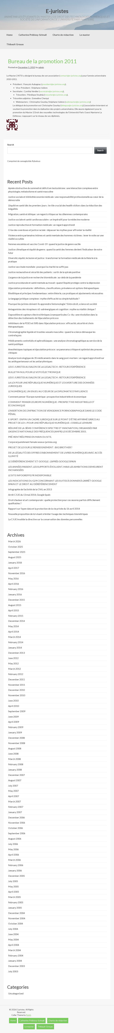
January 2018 (15, 562)
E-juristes (57, 11)
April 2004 (13, 944)
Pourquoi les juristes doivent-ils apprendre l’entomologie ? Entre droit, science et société (52, 303)
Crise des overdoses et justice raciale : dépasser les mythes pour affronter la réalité (49, 230)
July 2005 (13, 881)
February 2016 (15, 589)
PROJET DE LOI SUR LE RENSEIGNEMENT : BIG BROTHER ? (40, 447)
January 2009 (15, 732)
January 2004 (15, 960)
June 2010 (13, 700)
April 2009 (13, 721)
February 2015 (15, 615)
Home (10, 34)
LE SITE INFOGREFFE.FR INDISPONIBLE (29, 475)
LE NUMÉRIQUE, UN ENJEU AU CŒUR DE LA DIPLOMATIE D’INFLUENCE (48, 391)
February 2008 (15, 764)
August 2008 (14, 748)
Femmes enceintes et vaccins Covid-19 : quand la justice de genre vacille (44, 244)
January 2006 (15, 870)
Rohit (28, 1015)
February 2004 (15, 955)
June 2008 (13, 753)
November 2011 (16, 684)
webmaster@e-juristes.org (77, 102)
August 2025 (14, 557)
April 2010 (13, 705)
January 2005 (15, 907)
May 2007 (13, 790)
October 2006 (15, 828)
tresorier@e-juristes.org (56, 94)
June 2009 (13, 716)
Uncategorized (15, 993)
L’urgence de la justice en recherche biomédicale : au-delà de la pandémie (44, 277)
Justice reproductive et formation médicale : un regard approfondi (41, 224)
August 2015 (14, 605)
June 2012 (13, 658)
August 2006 (14, 838)
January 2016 (15, 594)
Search (10, 144)
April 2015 (13, 610)
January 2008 (15, 769)
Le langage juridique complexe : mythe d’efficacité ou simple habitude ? (44, 298)
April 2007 (13, 796)
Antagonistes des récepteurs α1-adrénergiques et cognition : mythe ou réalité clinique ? (52, 309)
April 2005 (13, 891)
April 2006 (13, 854)
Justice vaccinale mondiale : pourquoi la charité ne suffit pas (38, 266)
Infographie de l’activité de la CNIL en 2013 (30, 489)
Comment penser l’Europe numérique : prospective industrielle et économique (47, 396)
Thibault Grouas (15, 44)
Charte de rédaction (63, 34)
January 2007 (15, 812)
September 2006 (16, 833)
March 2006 (14, 859)
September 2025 (16, 551)
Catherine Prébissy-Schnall (33, 34)
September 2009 (16, 711)
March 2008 (14, 758)
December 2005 (16, 875)
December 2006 (16, 817)
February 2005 (15, 902)
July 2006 (13, 844)
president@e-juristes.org (53, 84)
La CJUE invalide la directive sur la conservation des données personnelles (45, 519)
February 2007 (15, 806)
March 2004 (14, 950)
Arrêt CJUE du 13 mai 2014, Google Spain (29, 494)
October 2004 (15, 923)
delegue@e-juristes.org (72, 105)
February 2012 (15, 674)
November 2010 (16, 695)
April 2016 (13, 583)
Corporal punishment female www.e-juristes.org (32, 442)
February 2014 (15, 642)
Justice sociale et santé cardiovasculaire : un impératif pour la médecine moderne (49, 219)
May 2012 (13, 663)
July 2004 (13, 928)
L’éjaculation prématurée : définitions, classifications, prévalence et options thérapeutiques (53, 288)
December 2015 (16, 599)
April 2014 (13, 631)
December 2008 (16, 737)
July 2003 (13, 971)
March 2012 (14, 668)
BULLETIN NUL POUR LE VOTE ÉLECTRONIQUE (34, 372)
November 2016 (16, 573)
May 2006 (13, 849)
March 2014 (14, 636)
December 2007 (16, 774)
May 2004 (13, 939)
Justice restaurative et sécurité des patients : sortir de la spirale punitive (44, 272)
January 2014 (15, 647)
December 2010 (16, 689)
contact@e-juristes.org (70, 75)
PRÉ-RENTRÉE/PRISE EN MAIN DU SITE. (30, 436)
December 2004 (16, 913)
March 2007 (14, 801)
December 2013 (16, 652)
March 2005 (14, 897)
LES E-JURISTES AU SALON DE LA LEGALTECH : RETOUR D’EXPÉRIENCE (47, 366)
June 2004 (13, 934)
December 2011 (16, 679)
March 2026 (14, 541)
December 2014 (16, 620)
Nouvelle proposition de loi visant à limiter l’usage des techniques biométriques (48, 514)
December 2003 (16, 966)
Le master (85, 34)
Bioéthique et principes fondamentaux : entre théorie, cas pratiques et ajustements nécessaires (55, 293)
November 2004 (16, 918)
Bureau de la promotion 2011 (42, 61)
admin (41, 67)
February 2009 (15, 727)
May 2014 (13, 626)
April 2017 (13, 567)
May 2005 (13, 886)
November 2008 (16, 743)
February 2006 (15, 865)
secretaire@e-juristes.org (51, 91)
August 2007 (14, 780)
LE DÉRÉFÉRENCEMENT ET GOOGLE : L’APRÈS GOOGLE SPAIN (42, 461)
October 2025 (15, 546)
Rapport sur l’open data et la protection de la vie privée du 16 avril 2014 (44, 508)
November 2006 (16, 822)
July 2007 (13, 785)
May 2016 (13, 578)
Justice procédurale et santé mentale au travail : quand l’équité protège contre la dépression (54, 282)
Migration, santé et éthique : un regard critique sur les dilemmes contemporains (48, 214)
